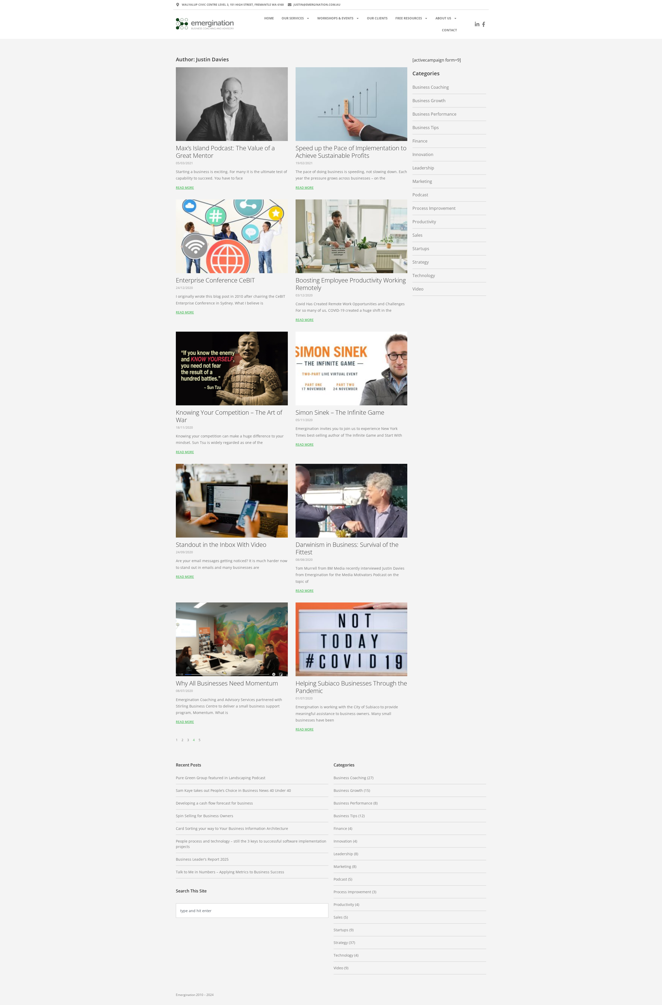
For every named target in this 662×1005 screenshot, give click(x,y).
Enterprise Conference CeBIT (215, 280)
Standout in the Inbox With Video (221, 544)
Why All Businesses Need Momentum (227, 683)
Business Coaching (430, 87)
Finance (419, 141)
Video (418, 289)
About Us (443, 18)
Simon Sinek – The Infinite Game (340, 412)
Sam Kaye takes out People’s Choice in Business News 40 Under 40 (233, 790)
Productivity (424, 222)
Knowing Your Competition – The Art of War (229, 416)
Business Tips (425, 127)
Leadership (423, 168)
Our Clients (377, 18)
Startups (420, 248)
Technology (423, 275)
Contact (449, 30)
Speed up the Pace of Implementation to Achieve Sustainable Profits (351, 152)
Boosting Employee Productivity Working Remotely (351, 284)
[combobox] (252, 910)
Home (269, 18)
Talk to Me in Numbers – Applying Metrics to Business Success (230, 871)
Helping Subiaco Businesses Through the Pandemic (351, 687)
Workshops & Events (335, 18)
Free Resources (408, 18)
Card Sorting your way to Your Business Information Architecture (232, 828)
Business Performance (434, 114)
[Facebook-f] (483, 24)
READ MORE (185, 187)
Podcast (420, 195)
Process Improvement (434, 208)
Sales (417, 235)
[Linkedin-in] (477, 24)
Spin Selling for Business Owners (204, 815)
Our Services (293, 18)
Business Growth (429, 100)
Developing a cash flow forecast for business (214, 803)
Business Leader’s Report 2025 (202, 859)
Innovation (422, 154)
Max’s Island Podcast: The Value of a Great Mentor (225, 152)
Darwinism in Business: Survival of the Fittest (347, 548)
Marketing (422, 181)
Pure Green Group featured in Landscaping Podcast (220, 777)
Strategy (420, 262)
